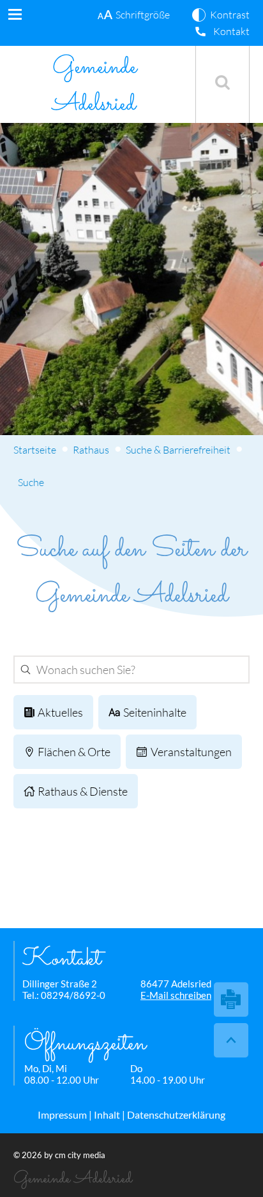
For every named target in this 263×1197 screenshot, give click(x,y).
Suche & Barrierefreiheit (178, 449)
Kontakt (231, 31)
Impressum (62, 1114)
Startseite (34, 449)
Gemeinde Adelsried (94, 86)
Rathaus (91, 449)
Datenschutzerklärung (176, 1114)
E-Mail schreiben (175, 995)
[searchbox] (128, 669)
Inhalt (107, 1114)
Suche (31, 482)
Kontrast (230, 14)
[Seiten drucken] (231, 999)
